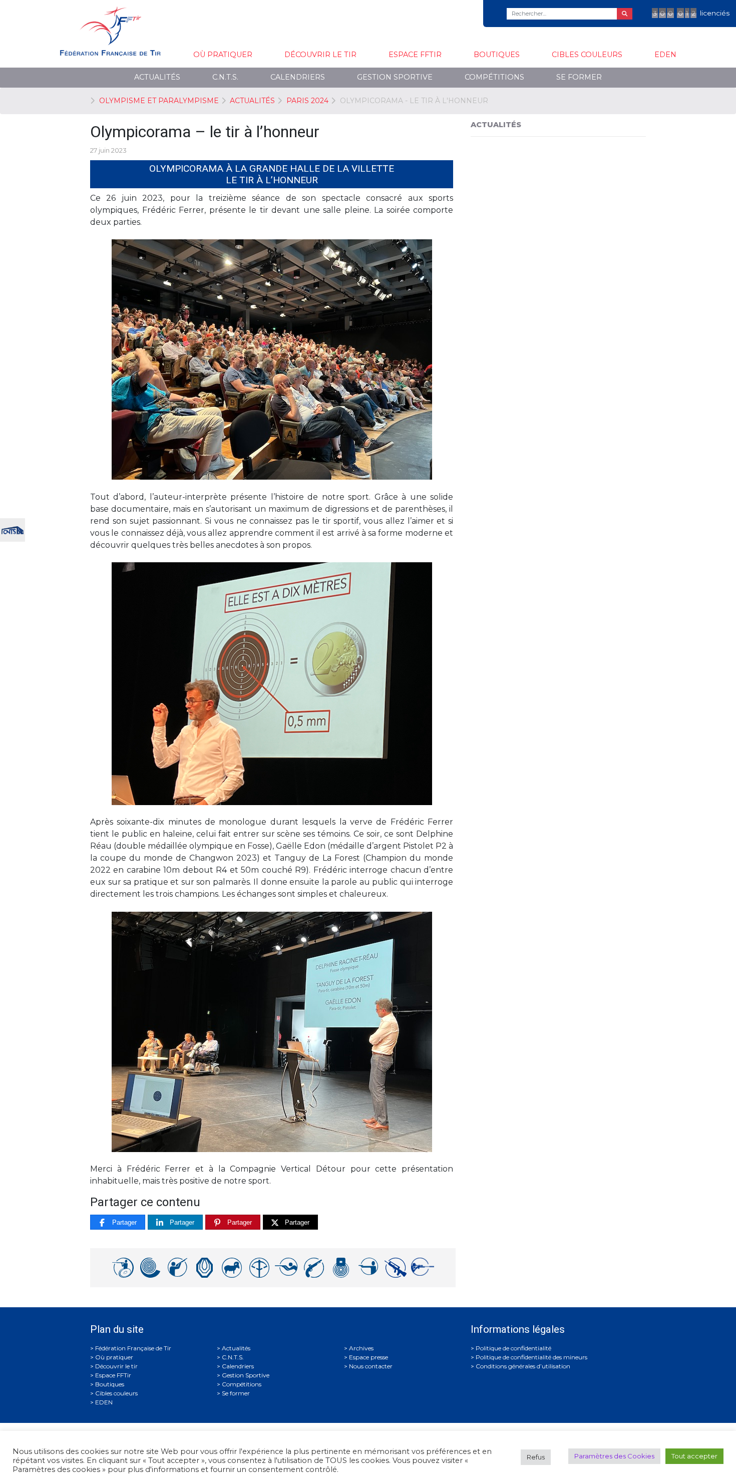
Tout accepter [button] (694, 1456)
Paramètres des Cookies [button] (614, 1456)
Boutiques (497, 54)
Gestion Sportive (395, 77)
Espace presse (368, 1357)
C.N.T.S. (225, 77)
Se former (579, 77)
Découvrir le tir (320, 54)
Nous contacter (371, 1366)
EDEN (665, 54)
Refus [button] (536, 1457)
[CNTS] (13, 529)
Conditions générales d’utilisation (523, 1366)
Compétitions (494, 77)
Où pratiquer (222, 54)
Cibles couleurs (587, 54)
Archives (361, 1348)
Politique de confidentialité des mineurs (531, 1357)
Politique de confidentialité (513, 1348)
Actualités (157, 77)
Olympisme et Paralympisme (159, 100)
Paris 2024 (307, 100)
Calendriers (297, 77)
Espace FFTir (415, 54)
